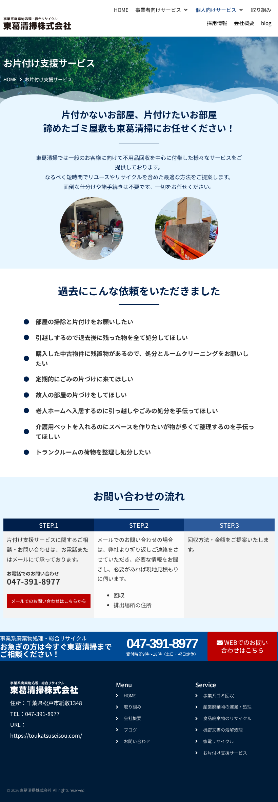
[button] (162, 10)
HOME (10, 79)
